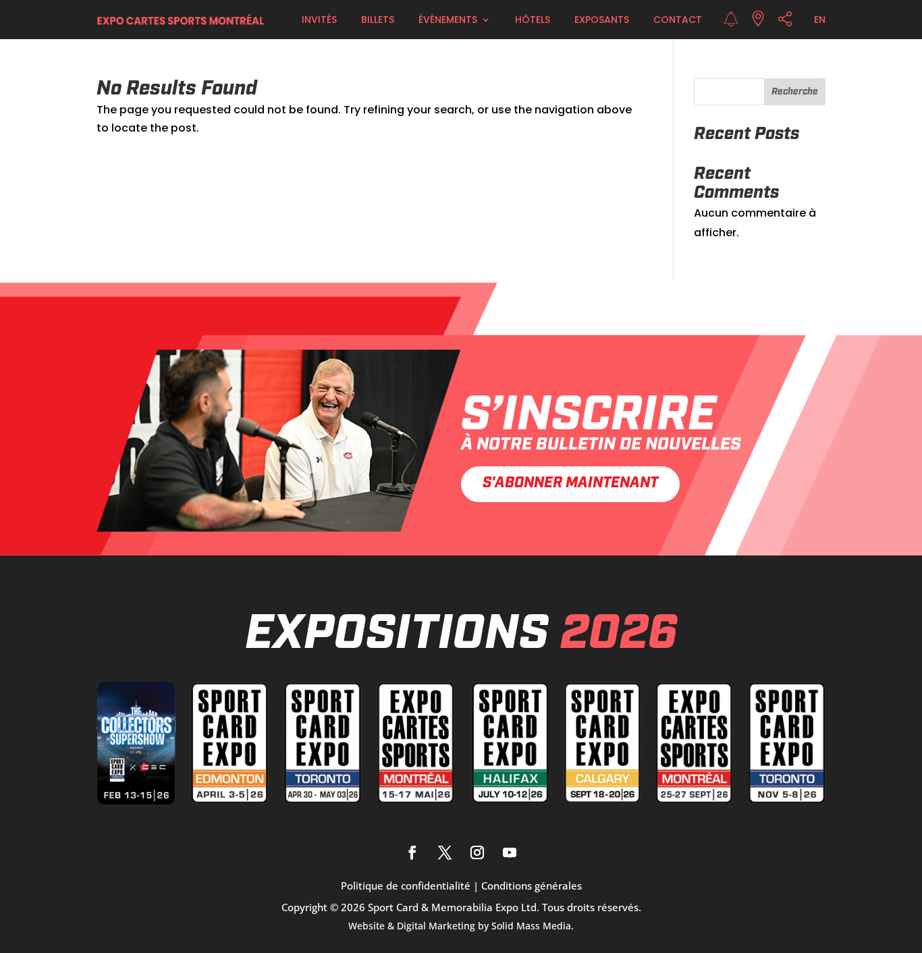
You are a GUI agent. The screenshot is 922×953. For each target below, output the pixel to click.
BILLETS (377, 19)
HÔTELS (532, 19)
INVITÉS (319, 19)
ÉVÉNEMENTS (447, 19)
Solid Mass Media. (532, 925)
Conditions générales (531, 885)
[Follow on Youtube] (509, 852)
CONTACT (677, 19)
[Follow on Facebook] (412, 852)
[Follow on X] (444, 852)
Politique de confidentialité (405, 885)
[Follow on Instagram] (477, 852)
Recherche (794, 92)
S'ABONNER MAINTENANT (570, 483)
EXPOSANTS (601, 19)
